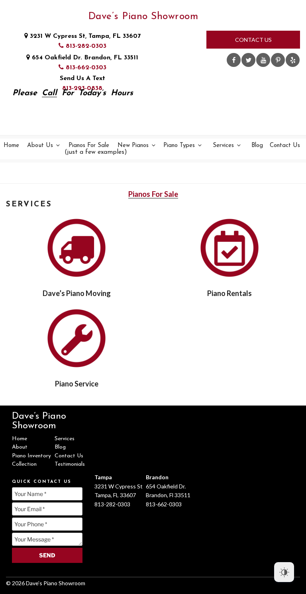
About (19, 447)
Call (49, 93)
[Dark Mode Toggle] (284, 572)
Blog (257, 146)
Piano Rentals (229, 293)
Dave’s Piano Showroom (143, 17)
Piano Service (76, 383)
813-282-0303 (85, 46)
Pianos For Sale (90, 149)
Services (223, 146)
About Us (40, 146)
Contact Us (253, 39)
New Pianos (133, 146)
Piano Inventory (31, 456)
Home (11, 146)
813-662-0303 (85, 68)
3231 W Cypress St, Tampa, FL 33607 (84, 36)
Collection (24, 464)
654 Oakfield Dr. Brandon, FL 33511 (84, 58)
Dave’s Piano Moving (77, 293)
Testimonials (70, 464)
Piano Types (179, 146)
